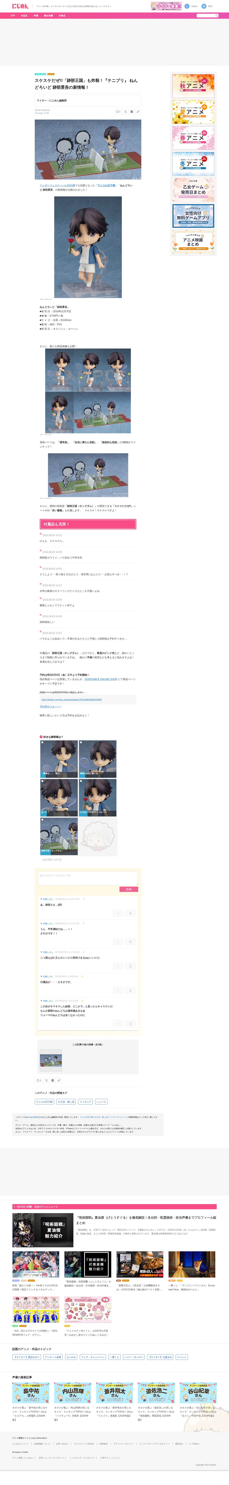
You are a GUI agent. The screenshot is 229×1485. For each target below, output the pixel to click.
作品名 (24, 15)
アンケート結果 (53, 1357)
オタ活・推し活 (66, 1101)
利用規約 (104, 1444)
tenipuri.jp (47, 434)
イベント (181, 1357)
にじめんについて (20, 1444)
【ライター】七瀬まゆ (160, 1357)
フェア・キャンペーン (93, 1357)
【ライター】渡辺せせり (27, 1357)
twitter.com (48, 299)
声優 (36, 15)
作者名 (62, 15)
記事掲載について (42, 1444)
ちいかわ (71, 1357)
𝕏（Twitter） (194, 1444)
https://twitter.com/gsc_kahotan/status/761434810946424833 (72, 699)
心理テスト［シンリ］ (110, 1458)
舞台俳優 (48, 15)
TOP (12, 15)
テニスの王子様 (106, 185)
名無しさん (48, 899)
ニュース (101, 1101)
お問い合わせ (62, 1444)
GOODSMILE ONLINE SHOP (101, 679)
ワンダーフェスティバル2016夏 (57, 185)
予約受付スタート (50, 706)
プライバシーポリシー (123, 1444)
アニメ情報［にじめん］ (23, 1458)
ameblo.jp (47, 498)
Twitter (194, 6)
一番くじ (114, 1357)
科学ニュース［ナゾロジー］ (52, 1458)
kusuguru (16, 1452)
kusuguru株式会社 (34, 1117)
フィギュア (85, 1101)
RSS (210, 6)
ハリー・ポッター (133, 1357)
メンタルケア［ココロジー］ (83, 1458)
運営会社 (179, 1444)
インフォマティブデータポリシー (154, 1444)
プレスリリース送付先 (84, 1444)
